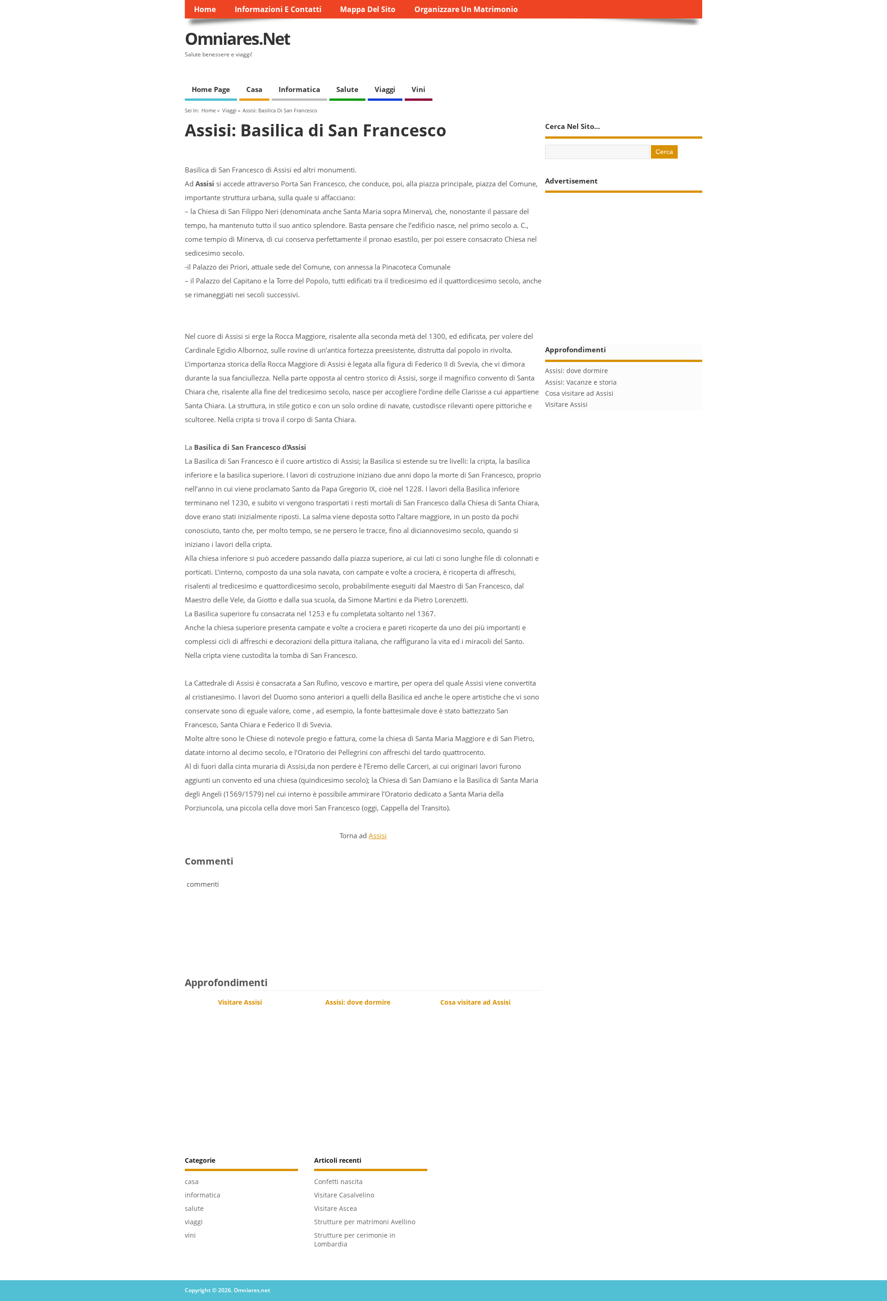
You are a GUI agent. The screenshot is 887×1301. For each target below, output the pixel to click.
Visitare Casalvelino (344, 1195)
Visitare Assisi (240, 1002)
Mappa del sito (367, 9)
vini (418, 89)
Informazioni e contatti (278, 9)
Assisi (378, 835)
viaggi (385, 89)
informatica (299, 89)
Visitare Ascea (335, 1208)
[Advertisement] (534, 46)
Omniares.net (237, 38)
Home (205, 9)
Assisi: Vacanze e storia (581, 382)
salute (347, 89)
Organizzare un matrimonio (466, 9)
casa (254, 89)
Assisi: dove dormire (357, 1002)
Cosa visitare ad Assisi (475, 1002)
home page (211, 89)
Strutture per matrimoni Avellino (364, 1222)
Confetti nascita (338, 1182)
